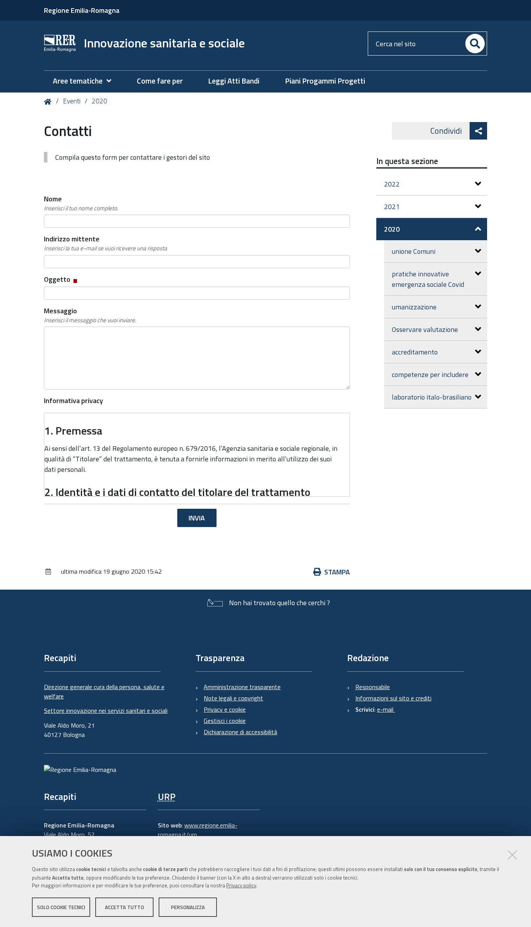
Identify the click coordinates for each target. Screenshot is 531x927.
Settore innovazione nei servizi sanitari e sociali (106, 710)
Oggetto (61, 279)
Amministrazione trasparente (242, 686)
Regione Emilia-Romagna (81, 10)
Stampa (337, 572)
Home (49, 101)
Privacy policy (241, 885)
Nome (81, 203)
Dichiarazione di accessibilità (240, 732)
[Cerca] (475, 43)
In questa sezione (407, 161)
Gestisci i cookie (225, 720)
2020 (99, 101)
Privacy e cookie (225, 709)
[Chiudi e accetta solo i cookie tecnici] (512, 854)
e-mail (386, 709)
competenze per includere (430, 374)
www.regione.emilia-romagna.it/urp (198, 830)
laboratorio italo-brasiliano (432, 397)
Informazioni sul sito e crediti (393, 698)
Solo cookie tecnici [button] (61, 907)
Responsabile (372, 686)
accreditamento (415, 352)
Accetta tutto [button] (124, 907)
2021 (392, 206)
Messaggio (90, 315)
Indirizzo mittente (105, 243)
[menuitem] (86, 81)
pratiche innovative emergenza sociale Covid (428, 279)
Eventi (71, 101)
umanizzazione (414, 307)
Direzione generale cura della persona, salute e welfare (104, 691)
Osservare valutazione (425, 329)
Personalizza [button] (188, 907)
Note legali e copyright (233, 698)
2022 (392, 184)
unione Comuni (413, 251)
